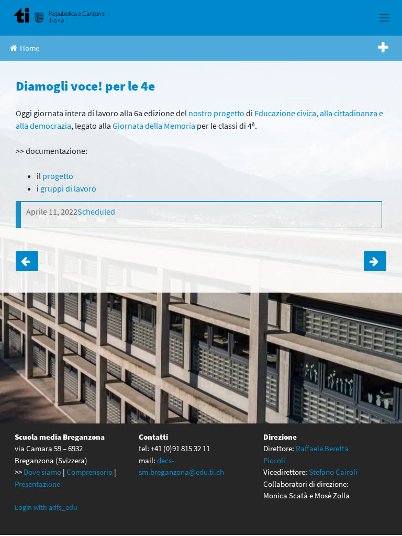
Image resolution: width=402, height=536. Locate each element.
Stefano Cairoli (333, 472)
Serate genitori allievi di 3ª (27, 261)
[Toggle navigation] (384, 18)
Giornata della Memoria (154, 125)
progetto (57, 176)
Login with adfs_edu (46, 507)
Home (29, 48)
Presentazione (37, 484)
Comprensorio (89, 472)
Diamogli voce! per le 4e (375, 261)
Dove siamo (42, 472)
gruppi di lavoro (68, 188)
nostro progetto (216, 113)
